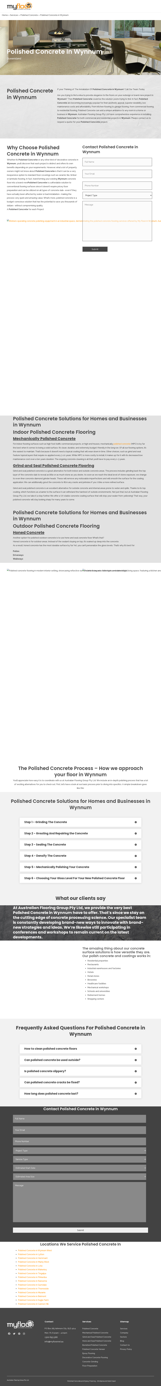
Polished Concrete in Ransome (32, 1281)
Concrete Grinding (90, 1362)
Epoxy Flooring (88, 1353)
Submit (95, 249)
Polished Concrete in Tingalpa (32, 1273)
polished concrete (122, 444)
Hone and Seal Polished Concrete (96, 1341)
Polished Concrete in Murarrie (32, 1292)
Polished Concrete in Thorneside (33, 1288)
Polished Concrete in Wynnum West (35, 1250)
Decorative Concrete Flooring (95, 1357)
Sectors (123, 1337)
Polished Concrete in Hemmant (33, 1258)
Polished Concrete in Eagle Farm (33, 1300)
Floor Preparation (89, 1366)
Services (14, 15)
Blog (122, 1341)
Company (124, 1333)
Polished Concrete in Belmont (32, 1296)
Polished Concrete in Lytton (31, 1254)
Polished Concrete (29, 15)
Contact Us (125, 1345)
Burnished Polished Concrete (94, 1345)
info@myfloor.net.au (54, 1341)
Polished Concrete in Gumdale (32, 1285)
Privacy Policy (126, 1349)
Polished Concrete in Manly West (33, 1262)
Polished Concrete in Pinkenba (32, 1277)
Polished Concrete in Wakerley (32, 1269)
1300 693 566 (51, 1337)
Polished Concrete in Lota (30, 1266)
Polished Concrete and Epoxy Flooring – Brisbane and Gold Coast (91, 1381)
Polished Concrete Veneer (93, 1349)
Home (5, 15)
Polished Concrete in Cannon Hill (33, 1304)
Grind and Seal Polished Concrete (96, 1337)
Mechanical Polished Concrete (95, 1333)
